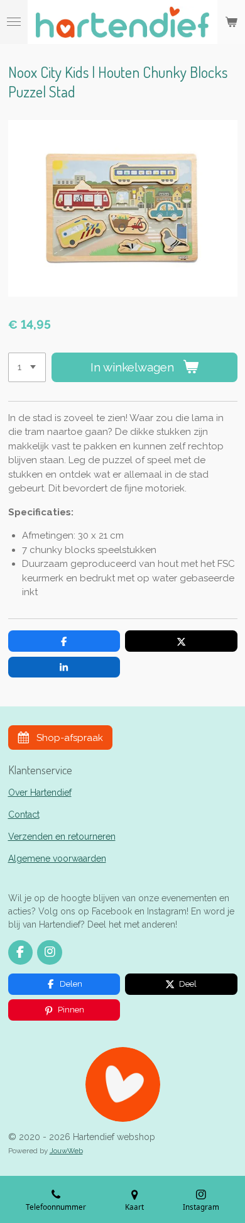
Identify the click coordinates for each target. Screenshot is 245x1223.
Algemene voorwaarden (57, 858)
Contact (24, 814)
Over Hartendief (40, 792)
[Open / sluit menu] (14, 22)
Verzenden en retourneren (62, 836)
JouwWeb (66, 1150)
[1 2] (27, 367)
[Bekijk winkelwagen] (231, 22)
